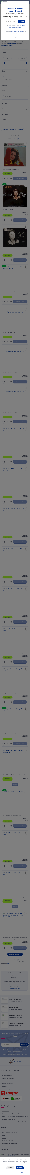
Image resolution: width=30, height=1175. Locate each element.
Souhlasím (19, 1167)
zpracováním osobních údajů (17, 31)
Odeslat (22, 21)
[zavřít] (26, 3)
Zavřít (15, 37)
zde (22, 1172)
